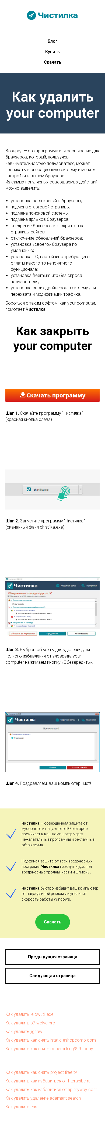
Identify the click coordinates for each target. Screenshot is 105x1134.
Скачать (52, 62)
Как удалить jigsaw (23, 1031)
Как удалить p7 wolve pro (30, 1022)
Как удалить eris (21, 1106)
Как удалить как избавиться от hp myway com (51, 1089)
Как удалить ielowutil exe (29, 1014)
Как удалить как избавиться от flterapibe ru (47, 1081)
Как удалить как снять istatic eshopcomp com (50, 1040)
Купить (52, 51)
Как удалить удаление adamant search (43, 1098)
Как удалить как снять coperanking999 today (49, 1048)
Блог (52, 41)
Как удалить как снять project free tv (41, 1072)
